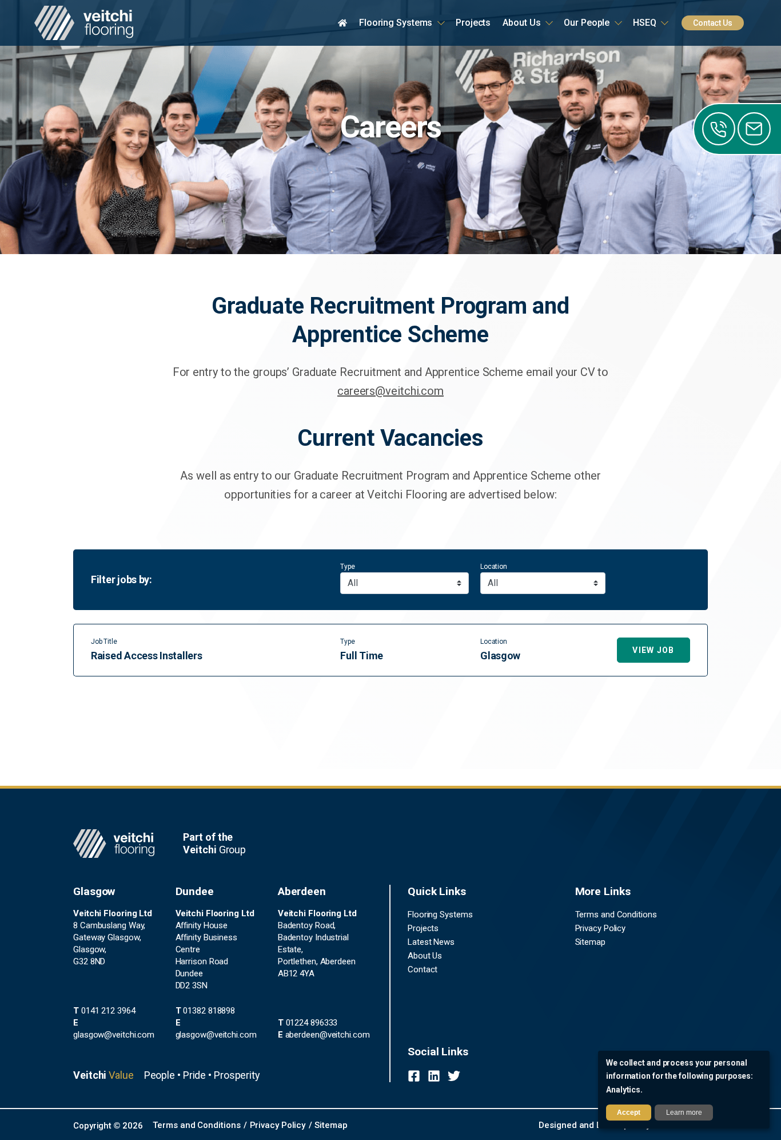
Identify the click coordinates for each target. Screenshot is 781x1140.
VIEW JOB (653, 650)
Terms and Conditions (616, 914)
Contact (422, 969)
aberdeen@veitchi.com (324, 1035)
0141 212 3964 (104, 1011)
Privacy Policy (600, 928)
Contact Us (712, 22)
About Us (425, 956)
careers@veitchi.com (390, 391)
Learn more (684, 1113)
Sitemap (590, 942)
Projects (423, 928)
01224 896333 (308, 1023)
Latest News (431, 942)
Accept (628, 1113)
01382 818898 (206, 1011)
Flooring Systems (440, 914)
